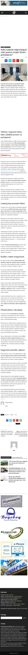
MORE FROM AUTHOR (17, 457)
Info (2, 464)
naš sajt (2, 398)
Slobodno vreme (7, 47)
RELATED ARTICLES (6, 457)
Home (2, 16)
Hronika (2, 471)
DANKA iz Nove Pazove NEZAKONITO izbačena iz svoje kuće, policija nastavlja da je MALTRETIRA (20, 434)
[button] (26, 13)
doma (23, 298)
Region (6, 16)
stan (16, 414)
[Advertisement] (14, 32)
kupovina (7, 414)
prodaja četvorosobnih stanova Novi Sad (10, 171)
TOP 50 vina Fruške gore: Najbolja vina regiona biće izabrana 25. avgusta (18, 463)
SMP (3, 57)
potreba (11, 414)
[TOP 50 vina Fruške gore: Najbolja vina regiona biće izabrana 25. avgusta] (4, 463)
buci (15, 239)
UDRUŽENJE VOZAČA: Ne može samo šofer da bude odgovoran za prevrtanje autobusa (7, 434)
